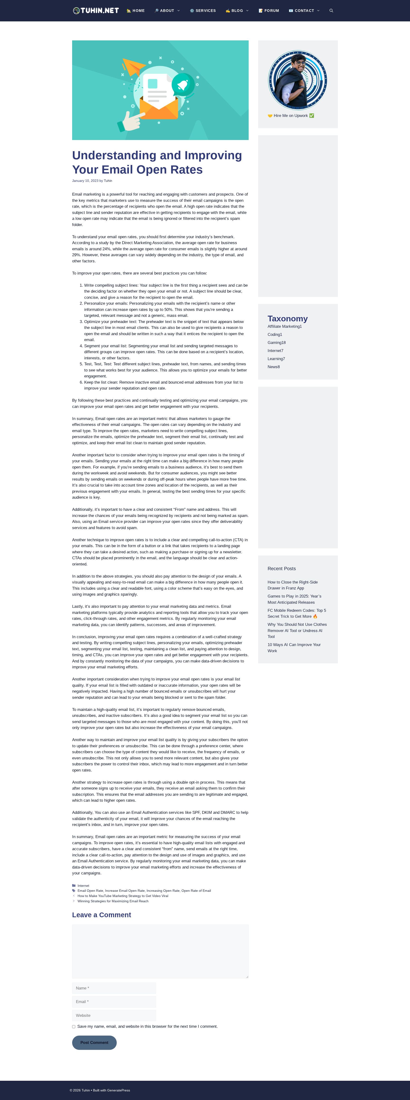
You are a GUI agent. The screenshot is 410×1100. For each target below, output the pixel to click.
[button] (331, 11)
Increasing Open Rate (163, 891)
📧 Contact (301, 11)
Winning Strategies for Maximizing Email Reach (113, 901)
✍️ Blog (234, 11)
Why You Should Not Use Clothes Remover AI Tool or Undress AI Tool (297, 630)
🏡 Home (136, 11)
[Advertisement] (298, 216)
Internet (83, 886)
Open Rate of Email (196, 891)
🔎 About (164, 11)
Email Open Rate (90, 891)
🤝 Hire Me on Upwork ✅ (291, 115)
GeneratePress (118, 1090)
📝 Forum (269, 11)
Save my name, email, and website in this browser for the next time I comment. (147, 1026)
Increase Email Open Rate (125, 891)
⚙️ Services (203, 11)
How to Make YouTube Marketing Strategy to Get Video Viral (123, 896)
